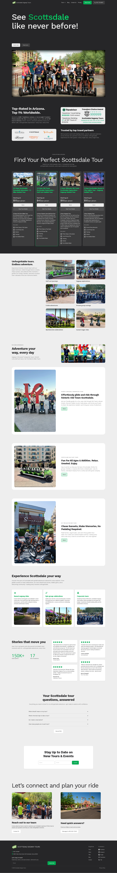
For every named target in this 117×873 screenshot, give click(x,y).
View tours (25, 45)
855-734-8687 (99, 2)
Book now (87, 2)
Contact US (16, 831)
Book (23, 205)
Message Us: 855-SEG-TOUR (69, 831)
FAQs (67, 827)
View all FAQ (58, 731)
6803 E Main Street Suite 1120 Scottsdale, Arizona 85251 (25, 854)
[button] (63, 2)
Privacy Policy (102, 867)
